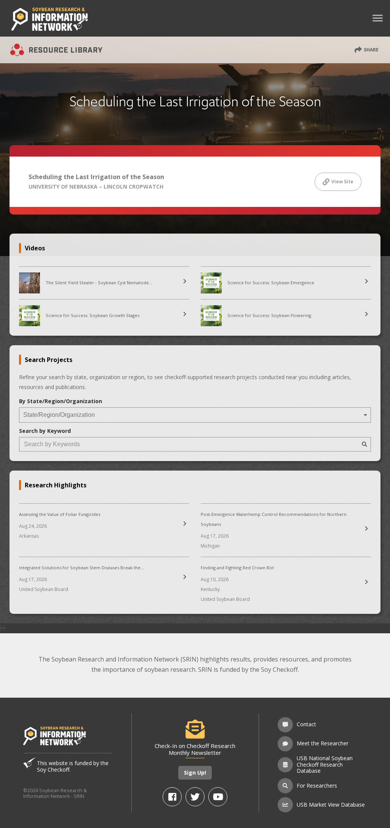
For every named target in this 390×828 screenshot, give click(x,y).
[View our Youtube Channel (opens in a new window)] (217, 796)
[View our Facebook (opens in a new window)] (172, 796)
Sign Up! (195, 772)
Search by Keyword (45, 431)
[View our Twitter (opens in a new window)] (195, 796)
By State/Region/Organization (60, 401)
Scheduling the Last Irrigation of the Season (96, 177)
